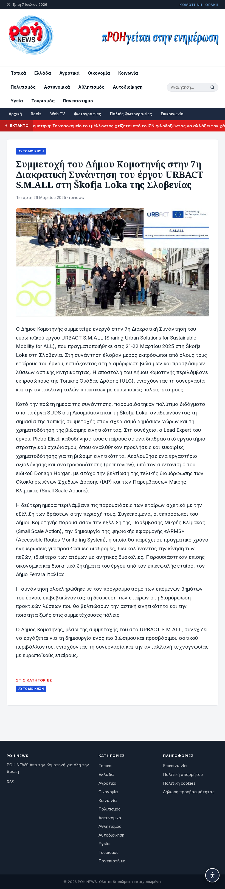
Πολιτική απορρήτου (183, 774)
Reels (36, 114)
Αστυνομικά (57, 87)
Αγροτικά (69, 73)
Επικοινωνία (172, 114)
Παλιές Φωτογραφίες (131, 114)
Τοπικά (18, 73)
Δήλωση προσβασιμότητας (189, 791)
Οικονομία (99, 73)
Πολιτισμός (23, 87)
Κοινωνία (128, 73)
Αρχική (15, 114)
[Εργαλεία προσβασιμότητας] (212, 875)
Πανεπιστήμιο (78, 100)
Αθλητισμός (91, 87)
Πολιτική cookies (179, 783)
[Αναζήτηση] (213, 87)
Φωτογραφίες (87, 114)
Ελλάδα (42, 73)
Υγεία (17, 100)
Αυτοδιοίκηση (127, 87)
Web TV (57, 114)
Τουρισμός (43, 100)
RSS (10, 781)
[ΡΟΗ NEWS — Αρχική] (31, 38)
